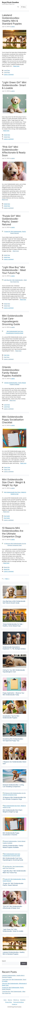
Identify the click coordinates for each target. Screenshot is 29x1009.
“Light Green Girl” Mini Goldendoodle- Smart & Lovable (14, 85)
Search (4, 961)
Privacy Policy (8, 1002)
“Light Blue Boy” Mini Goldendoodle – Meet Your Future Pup (14, 270)
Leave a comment (9, 74)
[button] (18, 7)
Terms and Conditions (18, 1002)
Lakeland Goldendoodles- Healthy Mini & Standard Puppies (12, 19)
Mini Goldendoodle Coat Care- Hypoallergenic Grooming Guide (12, 320)
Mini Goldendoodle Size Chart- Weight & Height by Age (13, 482)
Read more (16, 66)
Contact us (14, 1004)
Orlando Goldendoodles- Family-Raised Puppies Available (11, 371)
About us (10, 1000)
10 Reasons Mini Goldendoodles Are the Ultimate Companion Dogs (12, 532)
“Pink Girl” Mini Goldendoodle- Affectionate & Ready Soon (14, 151)
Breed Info (6, 567)
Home (5, 1000)
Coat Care (6, 355)
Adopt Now (7, 134)
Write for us (16, 1000)
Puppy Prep (7, 467)
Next (7, 578)
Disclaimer (22, 1000)
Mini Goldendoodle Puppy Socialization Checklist (13, 419)
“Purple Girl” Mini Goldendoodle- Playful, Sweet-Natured (11, 220)
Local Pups (7, 70)
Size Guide (7, 516)
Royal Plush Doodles (10, 2)
